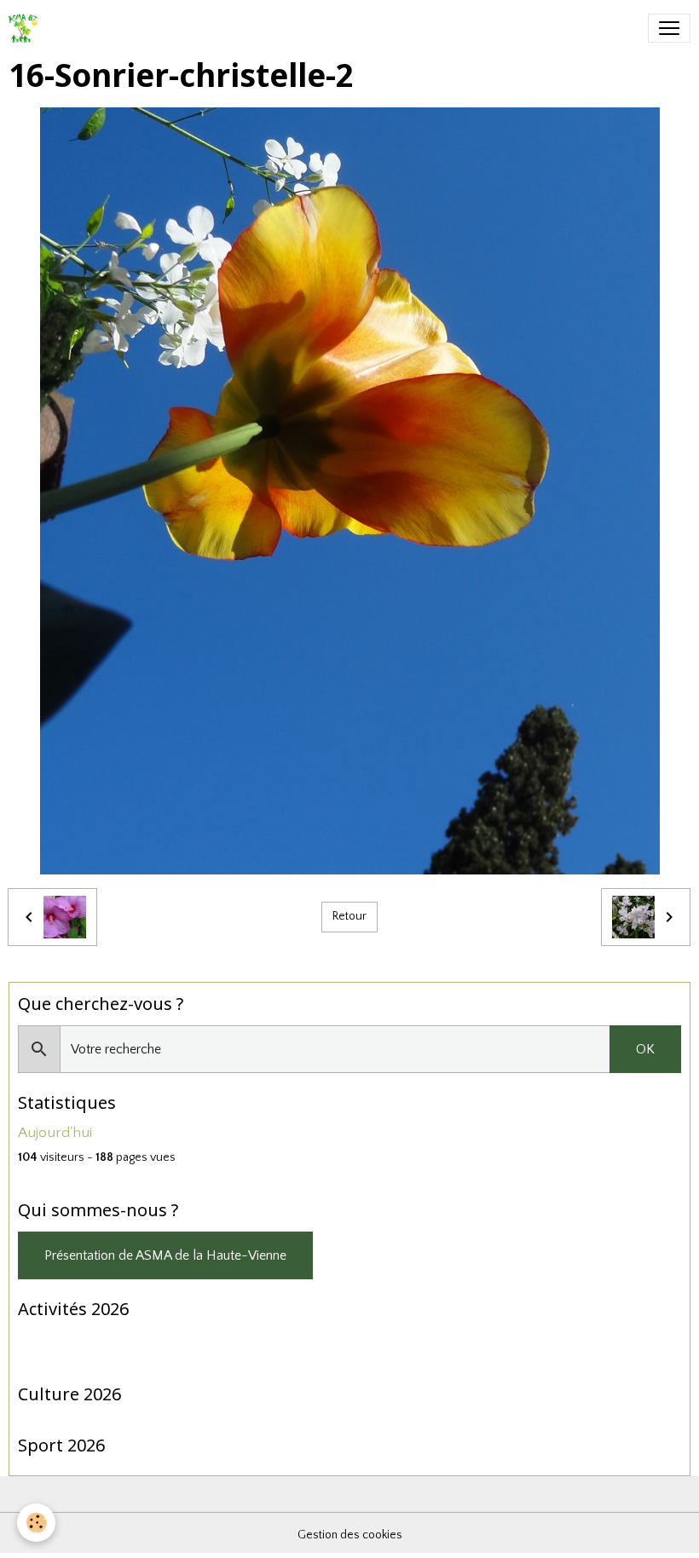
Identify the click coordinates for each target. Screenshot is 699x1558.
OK (645, 1049)
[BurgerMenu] (669, 28)
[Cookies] (36, 1522)
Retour (349, 916)
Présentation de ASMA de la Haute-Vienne (165, 1255)
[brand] (27, 28)
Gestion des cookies (350, 1535)
